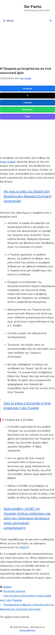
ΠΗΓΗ (24, 547)
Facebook (27, 88)
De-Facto (32, 6)
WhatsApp (27, 109)
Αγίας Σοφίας (8, 161)
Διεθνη (7, 586)
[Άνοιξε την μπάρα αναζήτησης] (50, 20)
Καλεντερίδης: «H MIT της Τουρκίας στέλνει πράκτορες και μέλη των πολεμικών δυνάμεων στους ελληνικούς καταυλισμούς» (27, 518)
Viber (27, 116)
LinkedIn (27, 102)
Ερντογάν (9, 591)
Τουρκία (20, 591)
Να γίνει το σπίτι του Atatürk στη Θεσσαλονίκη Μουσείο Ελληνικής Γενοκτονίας (28, 196)
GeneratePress (27, 630)
